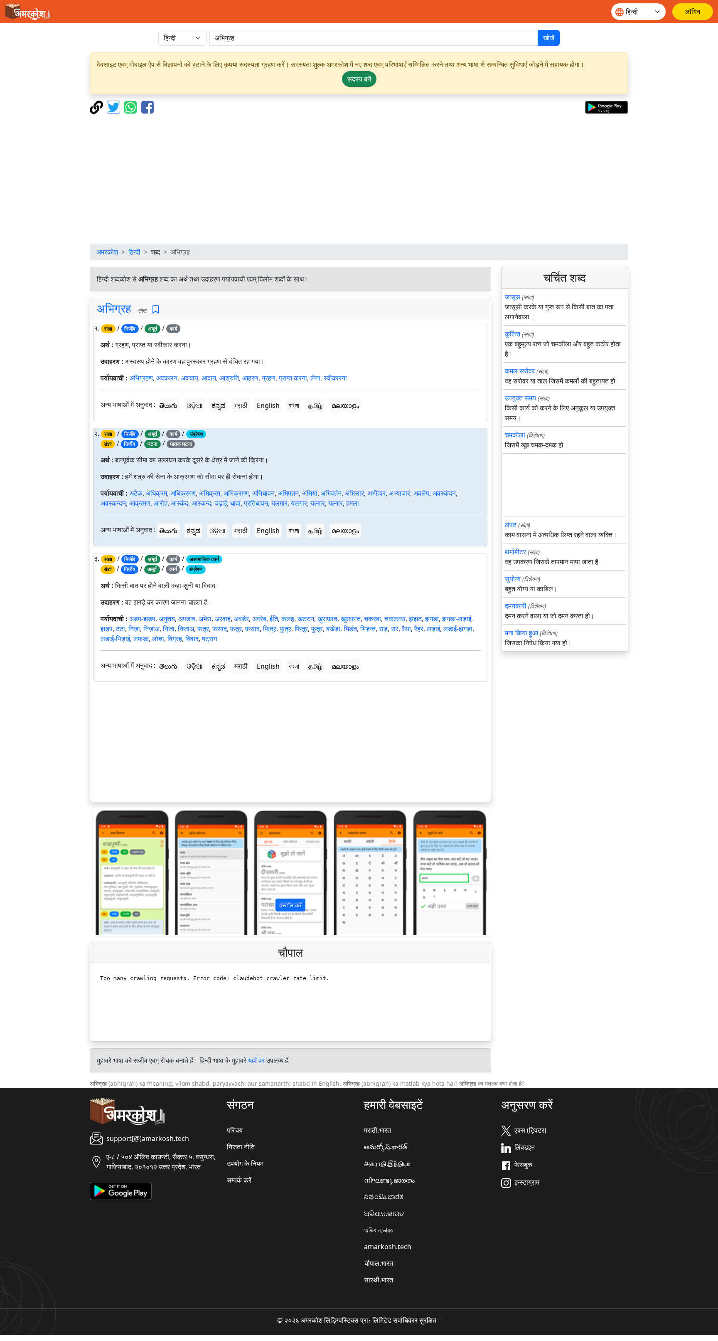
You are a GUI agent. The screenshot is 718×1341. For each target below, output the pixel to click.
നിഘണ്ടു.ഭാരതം (389, 1180)
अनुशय (167, 618)
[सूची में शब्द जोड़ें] (155, 309)
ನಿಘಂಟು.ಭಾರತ (383, 1196)
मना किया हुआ (521, 632)
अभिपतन (288, 493)
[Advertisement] (359, 179)
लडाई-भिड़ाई (115, 638)
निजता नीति (241, 1146)
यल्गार (335, 503)
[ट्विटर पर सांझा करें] (114, 106)
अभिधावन (263, 493)
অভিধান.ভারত (378, 1230)
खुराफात (351, 618)
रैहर (418, 628)
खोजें (548, 37)
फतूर (203, 628)
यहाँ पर (256, 1060)
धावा (235, 503)
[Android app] (121, 1190)
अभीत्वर (376, 493)
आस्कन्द (201, 503)
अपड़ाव (186, 618)
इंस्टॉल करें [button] (290, 905)
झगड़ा (432, 618)
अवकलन (166, 378)
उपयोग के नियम (245, 1163)
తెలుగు (168, 405)
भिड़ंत (350, 628)
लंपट (510, 524)
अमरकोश (107, 252)
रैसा (406, 628)
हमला (352, 503)
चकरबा (372, 618)
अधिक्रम (156, 493)
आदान (209, 378)
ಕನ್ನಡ (218, 405)
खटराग (306, 618)
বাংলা (294, 405)
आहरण (250, 378)
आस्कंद (179, 503)
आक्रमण (139, 503)
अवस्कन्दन (113, 503)
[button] (120, 872)
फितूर (301, 628)
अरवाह (223, 618)
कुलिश (512, 333)
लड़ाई (433, 628)
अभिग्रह (114, 308)
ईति (274, 618)
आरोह (160, 503)
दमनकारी (515, 605)
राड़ (383, 628)
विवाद (192, 638)
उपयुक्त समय (520, 398)
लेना (315, 378)
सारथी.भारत (378, 1279)
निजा (169, 628)
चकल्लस (395, 618)
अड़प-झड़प (142, 618)
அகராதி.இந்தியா (387, 1163)
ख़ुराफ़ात (327, 618)
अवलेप (421, 493)
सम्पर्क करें (239, 1180)
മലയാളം (345, 405)
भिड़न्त (368, 628)
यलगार (299, 503)
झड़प (107, 628)
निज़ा (134, 628)
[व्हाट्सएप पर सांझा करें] (131, 106)
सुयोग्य (513, 578)
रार (394, 628)
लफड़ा (141, 638)
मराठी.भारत (377, 1130)
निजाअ (186, 628)
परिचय (235, 1130)
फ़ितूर (269, 628)
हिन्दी (134, 252)
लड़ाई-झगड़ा (457, 628)
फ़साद (252, 628)
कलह (287, 618)
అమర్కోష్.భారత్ (385, 1146)
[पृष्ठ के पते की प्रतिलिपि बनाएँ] (97, 106)
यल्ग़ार (317, 503)
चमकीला (515, 435)
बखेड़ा (333, 628)
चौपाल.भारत (378, 1263)
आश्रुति (229, 378)
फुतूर (317, 628)
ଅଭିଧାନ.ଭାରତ (384, 1213)
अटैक (136, 493)
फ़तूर (236, 628)
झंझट (415, 618)
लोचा (158, 638)
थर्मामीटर (515, 551)
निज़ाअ (151, 628)
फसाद (219, 628)
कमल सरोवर (520, 370)
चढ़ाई (220, 503)
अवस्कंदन (444, 493)
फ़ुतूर (285, 628)
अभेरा (205, 618)
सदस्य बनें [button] (359, 79)
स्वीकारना (335, 378)
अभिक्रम (209, 493)
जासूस (512, 296)
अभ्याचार (399, 493)
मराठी (241, 405)
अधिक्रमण (183, 493)
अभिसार (354, 493)
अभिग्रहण (141, 378)
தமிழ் (315, 405)
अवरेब (259, 618)
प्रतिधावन (256, 503)
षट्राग (209, 638)
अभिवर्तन (331, 493)
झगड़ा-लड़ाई (456, 618)
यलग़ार (279, 503)
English (268, 405)
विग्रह (174, 638)
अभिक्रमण (236, 493)
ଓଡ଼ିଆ (194, 405)
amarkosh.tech (387, 1246)
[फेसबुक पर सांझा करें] (147, 106)
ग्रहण (268, 378)
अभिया (309, 493)
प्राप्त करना (293, 378)
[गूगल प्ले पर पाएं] (606, 106)
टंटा (120, 628)
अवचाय (189, 378)
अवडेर (241, 618)
